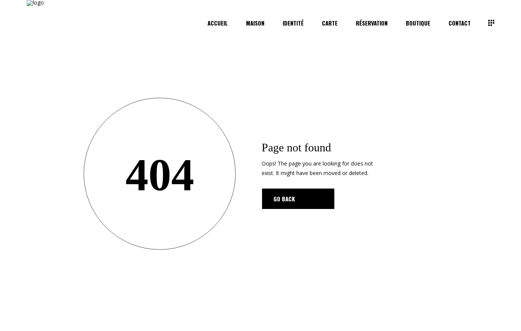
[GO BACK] (298, 198)
